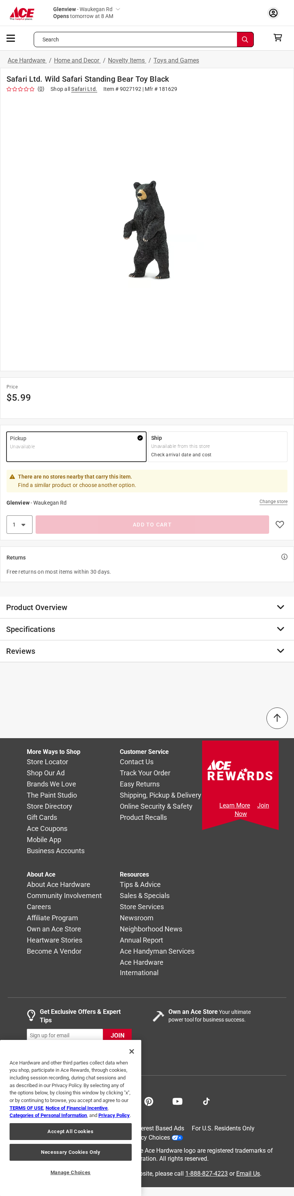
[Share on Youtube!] (177, 1100)
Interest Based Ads (159, 1128)
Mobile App (44, 840)
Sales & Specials (145, 896)
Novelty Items (127, 60)
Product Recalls (143, 818)
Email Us (248, 1173)
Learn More (234, 805)
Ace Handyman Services (157, 952)
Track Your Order (145, 773)
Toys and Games (176, 60)
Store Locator (47, 762)
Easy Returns (140, 784)
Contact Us (137, 762)
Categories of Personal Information (48, 1115)
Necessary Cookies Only (70, 1152)
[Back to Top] (277, 718)
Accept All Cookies (70, 1131)
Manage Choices (71, 1172)
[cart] (280, 37)
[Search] (245, 39)
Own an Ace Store (54, 929)
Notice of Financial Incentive (77, 1108)
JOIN (117, 1035)
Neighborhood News (151, 929)
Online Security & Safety (156, 807)
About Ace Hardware (58, 885)
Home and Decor (77, 60)
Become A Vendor (54, 952)
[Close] (131, 1051)
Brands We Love (51, 784)
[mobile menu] (11, 37)
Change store (273, 501)
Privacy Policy (114, 1115)
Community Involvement (64, 896)
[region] (70, 1118)
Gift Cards (42, 818)
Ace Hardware (27, 60)
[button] (147, 230)
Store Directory (49, 807)
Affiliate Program (52, 918)
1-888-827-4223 (206, 1173)
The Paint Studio (52, 795)
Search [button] (50, 39)
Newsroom (137, 918)
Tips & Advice (140, 885)
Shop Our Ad (46, 773)
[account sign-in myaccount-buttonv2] (275, 13)
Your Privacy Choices (141, 1137)
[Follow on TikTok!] (206, 1100)
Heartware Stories (54, 940)
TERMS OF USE (26, 1108)
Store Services (142, 907)
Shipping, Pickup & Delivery (160, 795)
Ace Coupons (47, 829)
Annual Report (141, 940)
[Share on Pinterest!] (148, 1100)
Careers (39, 907)
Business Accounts (56, 851)
